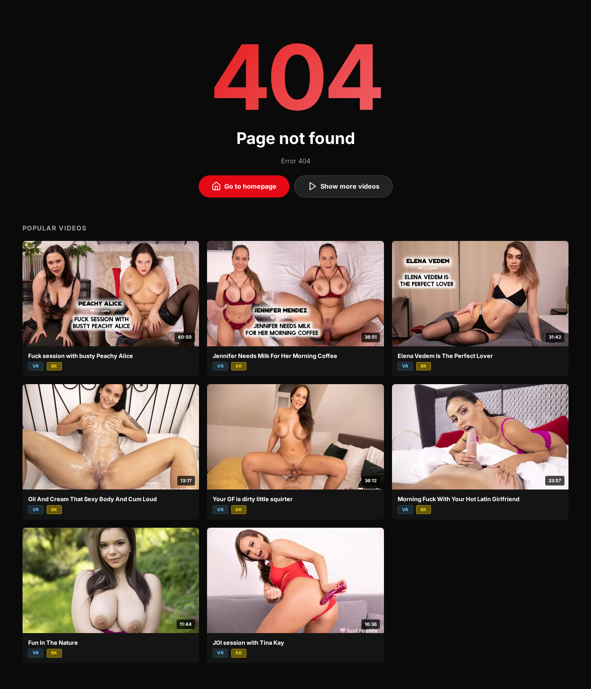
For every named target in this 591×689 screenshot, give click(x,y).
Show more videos (350, 186)
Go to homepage (250, 186)
